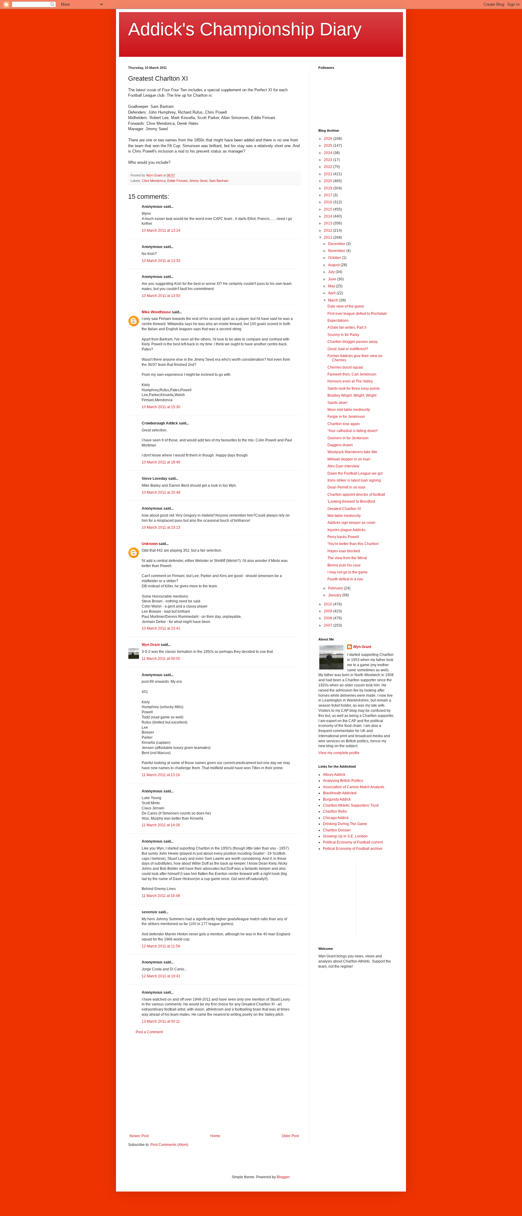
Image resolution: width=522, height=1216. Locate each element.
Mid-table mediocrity (344, 516)
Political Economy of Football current (353, 842)
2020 (328, 181)
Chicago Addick (336, 818)
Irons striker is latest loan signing (354, 480)
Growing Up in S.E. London (345, 836)
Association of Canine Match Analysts (353, 787)
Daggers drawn (340, 445)
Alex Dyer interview (343, 466)
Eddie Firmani (177, 180)
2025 (328, 146)
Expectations (338, 320)
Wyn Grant (151, 645)
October (335, 258)
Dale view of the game (345, 306)
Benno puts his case (344, 565)
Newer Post (139, 1136)
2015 (328, 209)
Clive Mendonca (154, 180)
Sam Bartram (218, 180)
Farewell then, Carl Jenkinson (351, 374)
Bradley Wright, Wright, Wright (351, 395)
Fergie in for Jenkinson (346, 416)
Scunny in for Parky (343, 335)
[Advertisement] (214, 1084)
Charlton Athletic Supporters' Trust (351, 805)
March (333, 300)
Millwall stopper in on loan (348, 459)
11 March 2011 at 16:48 (161, 896)
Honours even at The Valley (350, 381)
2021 (328, 174)
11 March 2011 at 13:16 (161, 775)
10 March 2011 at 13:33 (161, 261)
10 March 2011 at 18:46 (161, 462)
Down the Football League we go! (355, 473)
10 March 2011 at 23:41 (161, 628)
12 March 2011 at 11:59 (161, 946)
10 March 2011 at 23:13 (161, 527)
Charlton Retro (335, 811)
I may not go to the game (347, 572)
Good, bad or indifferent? (347, 349)
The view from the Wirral (347, 558)
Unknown (150, 544)
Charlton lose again (343, 424)
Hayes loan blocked (343, 551)
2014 (328, 216)
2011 (328, 237)
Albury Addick (334, 774)
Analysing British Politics (343, 781)
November (337, 251)
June (332, 279)
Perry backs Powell (343, 537)
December (337, 244)
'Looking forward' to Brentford (351, 501)
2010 (328, 604)
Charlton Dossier (337, 830)
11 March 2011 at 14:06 (161, 825)
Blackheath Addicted (339, 793)
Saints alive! (337, 403)
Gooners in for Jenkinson (348, 438)
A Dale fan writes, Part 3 (346, 327)
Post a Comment (149, 1032)
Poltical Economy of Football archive (352, 849)
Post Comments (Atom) (169, 1145)
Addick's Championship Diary (245, 29)
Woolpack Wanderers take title (352, 452)
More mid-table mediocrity (348, 410)
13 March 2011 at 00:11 (161, 1021)
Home (215, 1136)
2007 (328, 625)
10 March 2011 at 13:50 (161, 296)
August (334, 265)
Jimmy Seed (198, 180)
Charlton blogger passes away (352, 342)
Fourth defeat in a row (345, 579)
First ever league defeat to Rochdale (357, 313)
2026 (328, 139)
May (332, 286)
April (332, 293)
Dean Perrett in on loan (346, 487)
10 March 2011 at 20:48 (161, 492)
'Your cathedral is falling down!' (352, 431)
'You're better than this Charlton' (353, 544)
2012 (328, 230)
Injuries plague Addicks (346, 530)
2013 (328, 223)
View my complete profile (338, 753)
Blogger (283, 1177)
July (332, 272)
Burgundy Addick (337, 799)
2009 (328, 611)
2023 (328, 160)
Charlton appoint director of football (356, 494)
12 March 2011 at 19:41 (161, 976)
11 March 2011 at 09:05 (161, 658)
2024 (328, 153)
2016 (328, 202)
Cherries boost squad (345, 367)
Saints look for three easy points (353, 388)
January (335, 595)
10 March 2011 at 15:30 (161, 407)
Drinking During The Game (345, 824)
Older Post (290, 1136)
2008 (328, 618)
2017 (328, 195)
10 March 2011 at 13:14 (161, 230)
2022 (328, 167)
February (336, 588)
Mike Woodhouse (156, 312)
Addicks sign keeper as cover (351, 523)
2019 (328, 188)
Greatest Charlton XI (344, 509)
